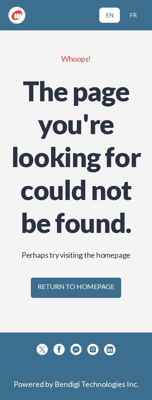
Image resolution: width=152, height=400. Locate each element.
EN (110, 15)
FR (133, 15)
